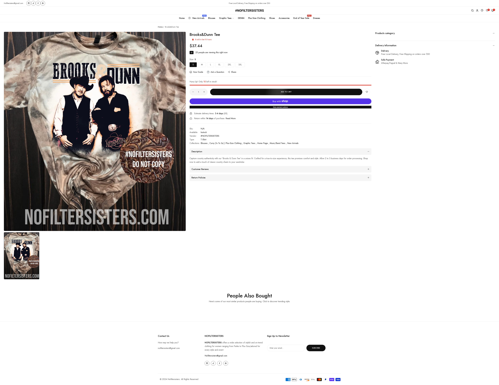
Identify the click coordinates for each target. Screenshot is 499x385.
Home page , (263, 143)
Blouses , (205, 143)
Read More (231, 118)
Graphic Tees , (250, 143)
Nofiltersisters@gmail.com (216, 355)
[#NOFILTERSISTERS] (249, 10)
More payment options (280, 107)
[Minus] (193, 92)
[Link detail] (28, 3)
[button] (367, 92)
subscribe (316, 348)
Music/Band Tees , (278, 143)
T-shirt (203, 139)
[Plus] (204, 92)
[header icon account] (477, 10)
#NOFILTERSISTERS (210, 135)
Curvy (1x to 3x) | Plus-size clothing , (226, 143)
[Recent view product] (482, 10)
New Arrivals (292, 143)
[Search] (472, 10)
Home (160, 27)
